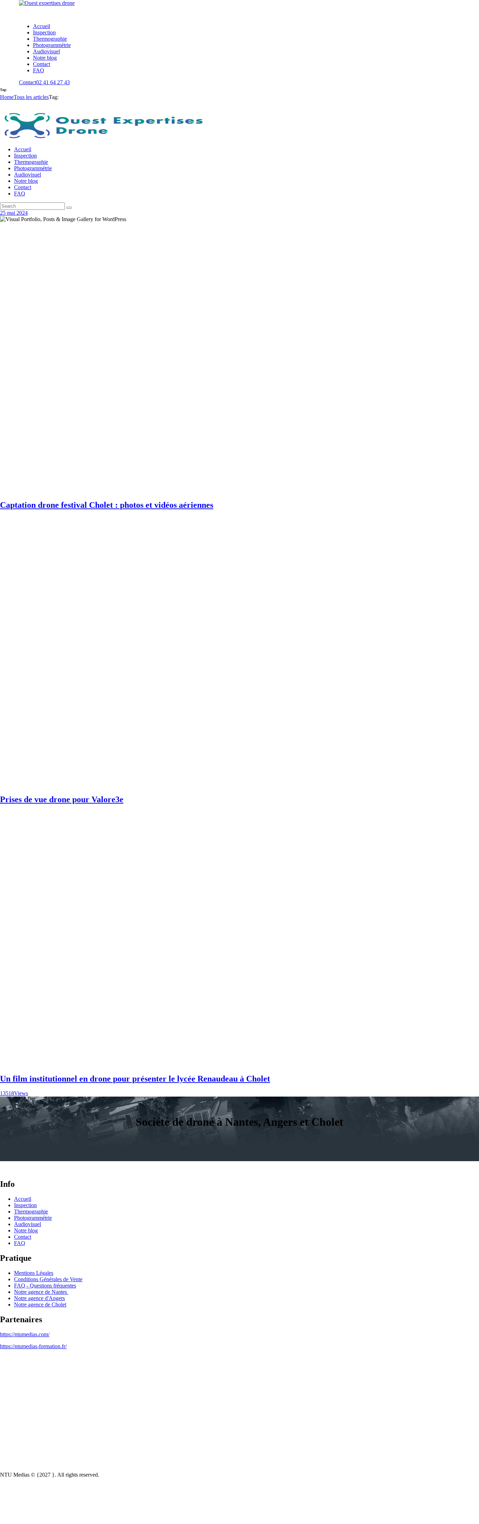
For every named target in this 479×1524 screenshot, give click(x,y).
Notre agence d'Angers (39, 1298)
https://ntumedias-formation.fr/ (33, 1346)
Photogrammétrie (33, 1218)
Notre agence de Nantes (41, 1292)
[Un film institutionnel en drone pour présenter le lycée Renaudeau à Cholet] (239, 1064)
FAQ (19, 1243)
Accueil (22, 1199)
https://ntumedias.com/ (24, 1334)
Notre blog (26, 1230)
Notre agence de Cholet (40, 1304)
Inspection (25, 1205)
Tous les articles (31, 97)
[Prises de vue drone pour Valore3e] (239, 784)
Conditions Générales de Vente (48, 1279)
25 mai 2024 (14, 213)
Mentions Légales (33, 1273)
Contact (22, 1237)
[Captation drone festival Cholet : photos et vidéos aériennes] (239, 490)
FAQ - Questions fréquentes (45, 1286)
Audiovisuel (27, 1224)
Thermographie (31, 1211)
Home (7, 97)
